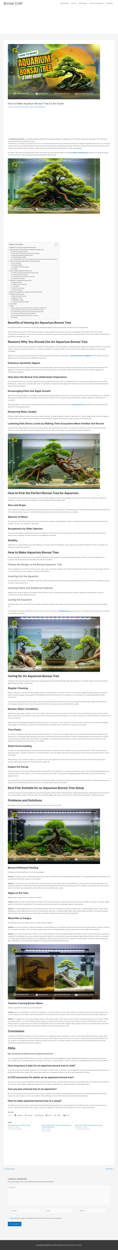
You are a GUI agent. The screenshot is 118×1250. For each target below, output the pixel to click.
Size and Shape (17, 263)
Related (15, 317)
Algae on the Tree (17, 298)
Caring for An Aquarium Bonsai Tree (20, 280)
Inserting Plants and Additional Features (24, 276)
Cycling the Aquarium (19, 278)
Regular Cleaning (17, 282)
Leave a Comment (14, 107)
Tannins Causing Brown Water (21, 301)
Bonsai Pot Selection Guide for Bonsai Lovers (88, 1125)
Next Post (110, 1169)
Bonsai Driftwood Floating (19, 296)
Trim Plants (16, 286)
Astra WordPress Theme (74, 1245)
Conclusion (13, 304)
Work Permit (83, 3)
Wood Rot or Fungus (18, 300)
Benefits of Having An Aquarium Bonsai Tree (23, 247)
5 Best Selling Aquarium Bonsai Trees (19, 1125)
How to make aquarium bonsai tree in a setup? (25, 315)
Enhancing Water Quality (19, 257)
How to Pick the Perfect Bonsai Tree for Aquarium (25, 261)
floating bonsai (64, 611)
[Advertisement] (59, 20)
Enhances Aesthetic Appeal (20, 251)
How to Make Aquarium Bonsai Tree (21, 271)
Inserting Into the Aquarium (20, 274)
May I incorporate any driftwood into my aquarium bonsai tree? (29, 308)
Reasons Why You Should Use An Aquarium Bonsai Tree (26, 249)
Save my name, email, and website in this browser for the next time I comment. (36, 1218)
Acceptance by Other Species (21, 267)
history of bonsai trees (80, 152)
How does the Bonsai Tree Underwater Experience (26, 253)
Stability (15, 268)
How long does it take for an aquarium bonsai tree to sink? (28, 309)
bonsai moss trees (78, 404)
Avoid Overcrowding (18, 288)
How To (73, 3)
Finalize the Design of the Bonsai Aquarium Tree (25, 272)
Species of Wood (17, 265)
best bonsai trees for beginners (80, 356)
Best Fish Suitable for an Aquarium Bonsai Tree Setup (26, 292)
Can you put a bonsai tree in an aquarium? (24, 313)
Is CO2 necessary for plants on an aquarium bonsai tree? (28, 311)
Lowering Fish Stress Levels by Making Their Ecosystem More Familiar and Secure (35, 259)
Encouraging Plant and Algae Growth (23, 255)
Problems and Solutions (17, 294)
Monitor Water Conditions (20, 284)
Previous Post (9, 1169)
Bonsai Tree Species (96, 3)
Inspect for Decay (17, 290)
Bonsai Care (64, 3)
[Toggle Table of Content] (55, 244)
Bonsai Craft (13, 3)
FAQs (11, 306)
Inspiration (109, 3)
